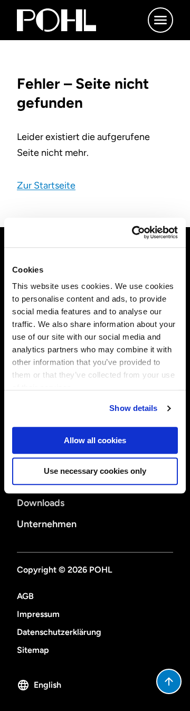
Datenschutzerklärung (59, 632)
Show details (133, 408)
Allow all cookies (95, 440)
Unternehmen (47, 524)
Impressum (38, 614)
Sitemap (33, 650)
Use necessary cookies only (95, 471)
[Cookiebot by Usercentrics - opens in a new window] (134, 232)
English (47, 685)
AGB (25, 596)
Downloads (40, 503)
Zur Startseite (46, 185)
